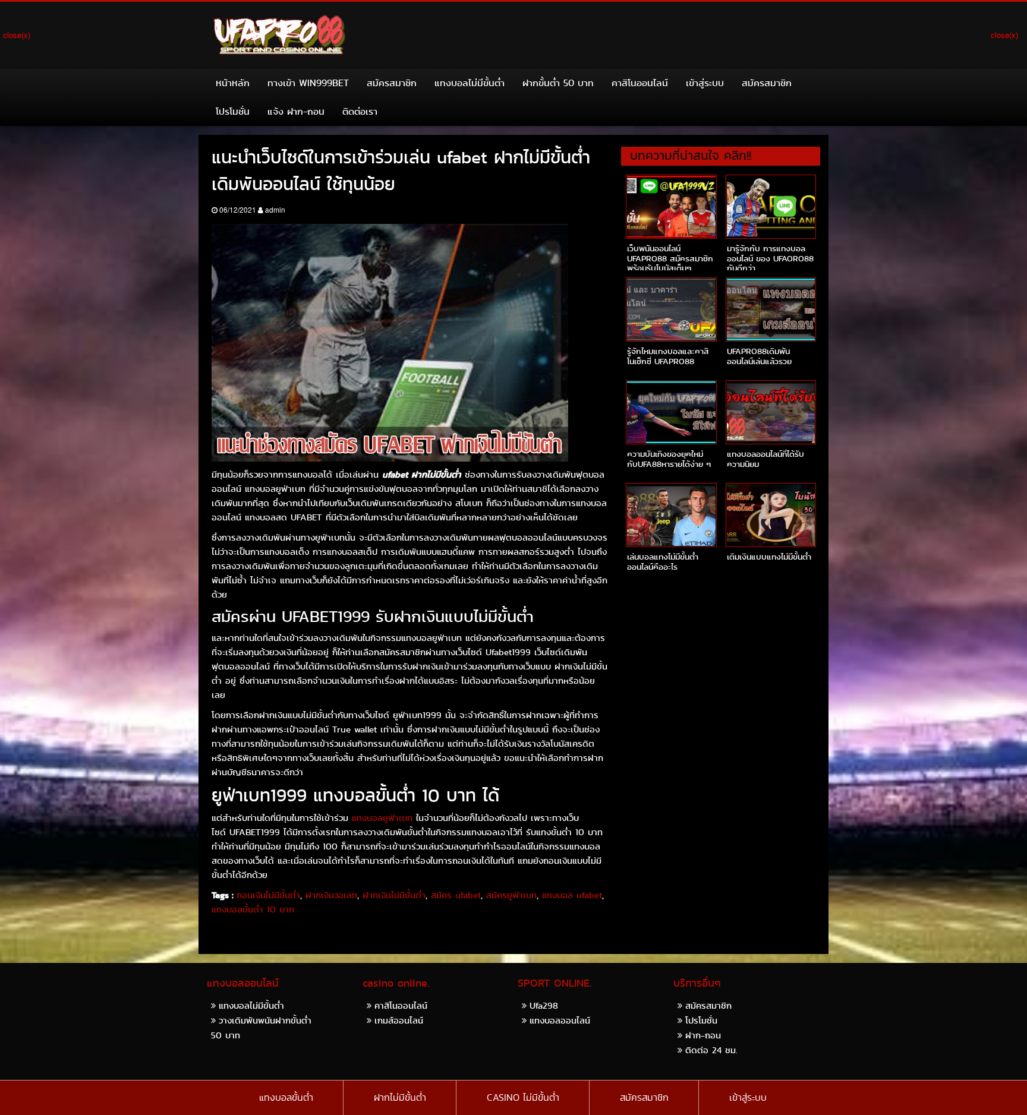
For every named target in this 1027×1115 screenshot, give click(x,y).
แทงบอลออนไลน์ (560, 1020)
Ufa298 (544, 1005)
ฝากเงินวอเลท (331, 895)
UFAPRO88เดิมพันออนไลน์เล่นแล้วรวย (759, 356)
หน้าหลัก (233, 83)
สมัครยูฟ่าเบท (511, 895)
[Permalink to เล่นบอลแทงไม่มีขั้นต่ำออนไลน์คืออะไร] (671, 515)
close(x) (16, 34)
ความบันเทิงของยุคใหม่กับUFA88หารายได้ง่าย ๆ (669, 459)
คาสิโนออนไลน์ (640, 83)
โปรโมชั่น (233, 111)
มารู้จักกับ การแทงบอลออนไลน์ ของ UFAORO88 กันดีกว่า (770, 258)
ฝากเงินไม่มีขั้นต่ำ (394, 895)
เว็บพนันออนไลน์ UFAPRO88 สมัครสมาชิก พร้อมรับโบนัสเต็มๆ (670, 258)
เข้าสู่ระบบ (705, 83)
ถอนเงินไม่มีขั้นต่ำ (268, 895)
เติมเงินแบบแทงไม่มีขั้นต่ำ (769, 557)
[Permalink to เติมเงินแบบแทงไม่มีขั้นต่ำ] (771, 515)
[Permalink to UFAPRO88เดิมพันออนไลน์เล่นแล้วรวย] (771, 309)
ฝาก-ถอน (703, 1035)
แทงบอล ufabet (572, 895)
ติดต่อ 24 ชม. (711, 1050)
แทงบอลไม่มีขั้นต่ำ (469, 83)
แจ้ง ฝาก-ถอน (296, 111)
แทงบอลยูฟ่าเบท (382, 818)
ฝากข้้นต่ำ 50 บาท (558, 83)
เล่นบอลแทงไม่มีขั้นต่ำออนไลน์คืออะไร (662, 562)
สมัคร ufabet (456, 895)
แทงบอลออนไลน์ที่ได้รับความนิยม (765, 459)
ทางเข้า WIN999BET (308, 83)
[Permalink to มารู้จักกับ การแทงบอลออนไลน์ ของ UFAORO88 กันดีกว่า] (771, 207)
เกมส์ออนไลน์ (398, 1020)
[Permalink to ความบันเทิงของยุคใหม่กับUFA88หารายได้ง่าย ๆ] (671, 412)
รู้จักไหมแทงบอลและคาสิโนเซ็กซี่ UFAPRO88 (668, 356)
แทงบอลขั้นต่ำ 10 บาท (253, 909)
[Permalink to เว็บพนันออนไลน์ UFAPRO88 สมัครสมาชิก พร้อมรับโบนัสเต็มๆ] (671, 207)
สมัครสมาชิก (392, 83)
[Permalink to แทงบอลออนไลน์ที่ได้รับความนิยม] (771, 412)
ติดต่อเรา (359, 111)
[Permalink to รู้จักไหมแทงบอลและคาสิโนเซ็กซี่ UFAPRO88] (671, 309)
